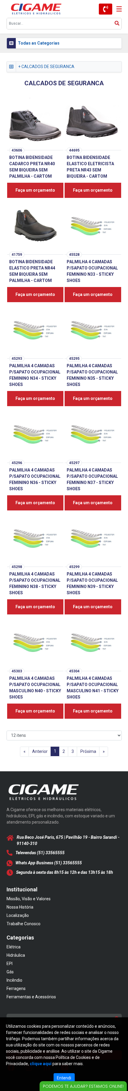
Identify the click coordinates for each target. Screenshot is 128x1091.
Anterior (40, 751)
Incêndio (14, 980)
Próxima (88, 751)
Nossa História (20, 907)
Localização (18, 915)
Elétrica (14, 947)
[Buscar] (117, 23)
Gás (10, 971)
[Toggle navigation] (117, 9)
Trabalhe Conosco (23, 923)
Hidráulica (16, 955)
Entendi (64, 1078)
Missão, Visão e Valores (29, 898)
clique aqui (40, 1063)
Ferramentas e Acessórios (31, 996)
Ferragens (16, 988)
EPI (10, 963)
